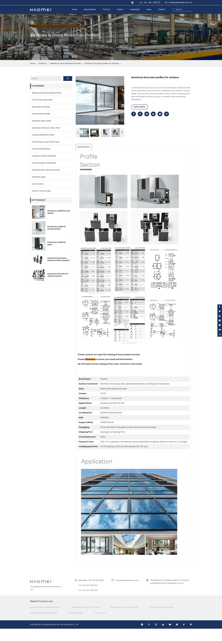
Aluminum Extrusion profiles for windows (102, 63)
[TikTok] (184, 625)
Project (120, 9)
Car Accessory (38, 184)
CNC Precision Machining (42, 100)
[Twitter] (156, 625)
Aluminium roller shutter (41, 121)
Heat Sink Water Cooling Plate (44, 163)
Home (74, 9)
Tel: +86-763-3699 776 (88, 585)
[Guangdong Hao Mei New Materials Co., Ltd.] (41, 9)
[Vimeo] (191, 625)
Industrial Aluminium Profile (43, 135)
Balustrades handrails (41, 107)
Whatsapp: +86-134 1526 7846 (91, 580)
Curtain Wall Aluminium (41, 149)
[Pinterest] (177, 625)
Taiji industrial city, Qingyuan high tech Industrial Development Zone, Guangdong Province (169, 581)
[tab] (84, 147)
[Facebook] (149, 625)
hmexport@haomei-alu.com (180, 2)
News (149, 9)
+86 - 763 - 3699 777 (151, 2)
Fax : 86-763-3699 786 (88, 590)
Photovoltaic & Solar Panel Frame (45, 142)
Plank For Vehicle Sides (41, 191)
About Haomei (90, 9)
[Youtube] (170, 625)
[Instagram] (142, 625)
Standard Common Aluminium (44, 156)
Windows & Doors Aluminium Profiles (65, 63)
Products (106, 9)
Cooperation (135, 9)
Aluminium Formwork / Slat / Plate (46, 128)
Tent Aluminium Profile (41, 114)
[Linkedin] (163, 625)
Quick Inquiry (139, 107)
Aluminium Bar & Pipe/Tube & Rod (45, 170)
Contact (161, 9)
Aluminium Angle (38, 177)
